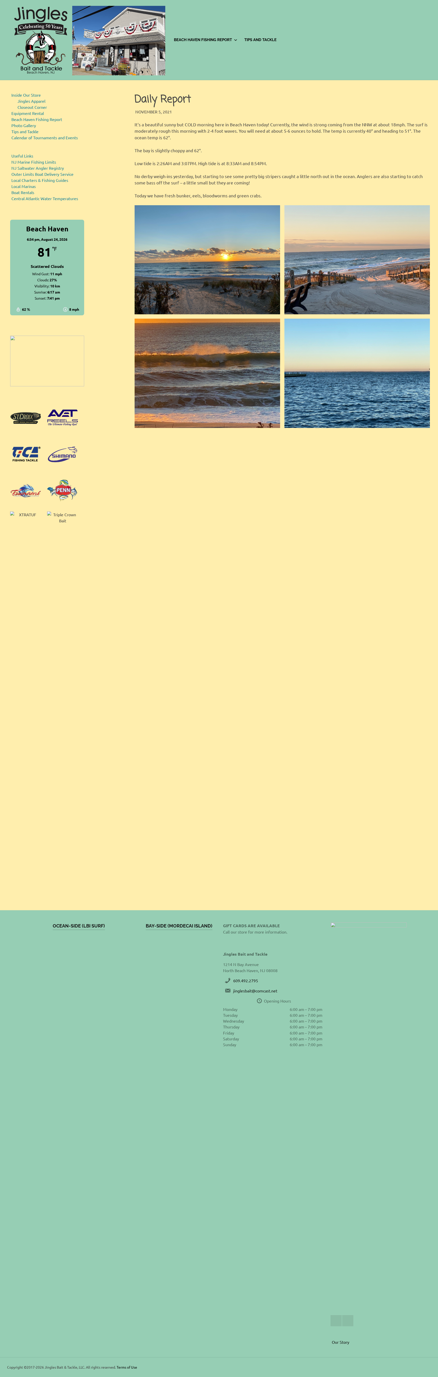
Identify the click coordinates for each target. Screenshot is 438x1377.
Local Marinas (23, 186)
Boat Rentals (22, 192)
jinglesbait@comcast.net (255, 990)
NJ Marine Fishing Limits (33, 161)
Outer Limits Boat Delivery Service (42, 174)
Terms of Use (127, 1367)
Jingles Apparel (31, 101)
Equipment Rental (27, 113)
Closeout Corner (32, 107)
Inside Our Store (26, 94)
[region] (47, 361)
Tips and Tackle (260, 40)
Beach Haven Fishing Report (203, 40)
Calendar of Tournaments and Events (44, 137)
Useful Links (22, 155)
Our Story (340, 1342)
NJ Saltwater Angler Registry (37, 167)
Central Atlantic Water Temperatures (44, 198)
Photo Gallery (23, 125)
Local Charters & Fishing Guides (39, 180)
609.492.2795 (245, 980)
